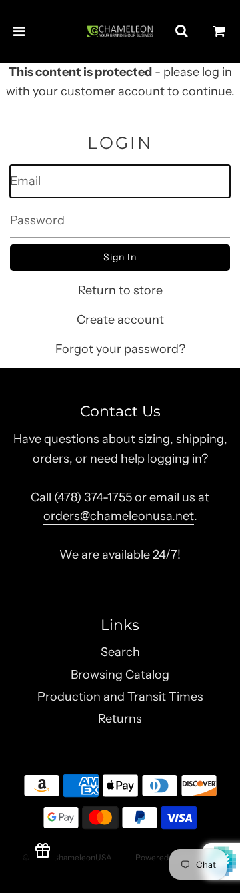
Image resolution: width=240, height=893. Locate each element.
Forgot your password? (120, 349)
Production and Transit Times (120, 696)
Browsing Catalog (120, 674)
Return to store (120, 290)
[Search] (181, 31)
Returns (120, 718)
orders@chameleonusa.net (118, 516)
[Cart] (219, 31)
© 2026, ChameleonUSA (67, 857)
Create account (120, 319)
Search (120, 652)
